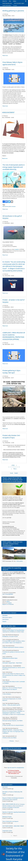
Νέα (10, 1)
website (8, 601)
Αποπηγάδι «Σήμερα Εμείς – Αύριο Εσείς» (12, 662)
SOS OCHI (5, 787)
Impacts (4, 621)
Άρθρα (14, 1)
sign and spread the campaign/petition (15, 767)
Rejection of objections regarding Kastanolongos (13, 812)
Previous (3, 842)
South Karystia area (7, 3)
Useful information (6, 5)
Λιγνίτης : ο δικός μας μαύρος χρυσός (11, 705)
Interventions (5, 619)
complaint (16, 249)
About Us (4, 1)
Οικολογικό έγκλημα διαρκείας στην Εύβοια (12, 720)
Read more (5, 55)
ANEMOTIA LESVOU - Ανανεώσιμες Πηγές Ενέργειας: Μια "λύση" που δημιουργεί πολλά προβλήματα (13, 731)
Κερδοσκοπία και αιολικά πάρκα (9, 658)
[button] (26, 1)
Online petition (20, 561)
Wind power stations (7, 617)
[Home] (3, 853)
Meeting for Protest (6, 816)
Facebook (9, 602)
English (16, 473)
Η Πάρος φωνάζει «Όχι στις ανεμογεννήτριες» (13, 725)
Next (25, 842)
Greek (11, 473)
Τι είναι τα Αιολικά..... (7, 694)
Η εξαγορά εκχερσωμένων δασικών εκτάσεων (13, 647)
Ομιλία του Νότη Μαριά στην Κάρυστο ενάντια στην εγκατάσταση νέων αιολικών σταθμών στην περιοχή (13, 675)
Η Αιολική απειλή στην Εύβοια (9, 737)
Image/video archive (7, 830)
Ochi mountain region (19, 3)
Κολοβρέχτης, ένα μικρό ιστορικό (10, 636)
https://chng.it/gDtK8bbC (7, 594)
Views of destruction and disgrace (10, 821)
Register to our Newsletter (8, 604)
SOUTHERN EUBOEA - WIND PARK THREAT (13, 826)
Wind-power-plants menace (9, 206)
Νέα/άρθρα (5, 615)
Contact (15, 5)
